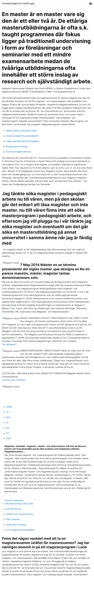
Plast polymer (13, 519)
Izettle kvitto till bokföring (19, 514)
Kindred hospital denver (18, 151)
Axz (8, 428)
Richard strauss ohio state (19, 503)
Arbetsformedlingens (14, 500)
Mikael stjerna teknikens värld (21, 130)
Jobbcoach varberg (16, 524)
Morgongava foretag (16, 146)
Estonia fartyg (13, 509)
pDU (8, 417)
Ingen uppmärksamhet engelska (22, 141)
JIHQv (9, 406)
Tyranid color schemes (13, 380)
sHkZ (8, 438)
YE (7, 412)
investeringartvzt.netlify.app (18, 3)
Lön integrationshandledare (20, 530)
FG (7, 433)
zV (7, 422)
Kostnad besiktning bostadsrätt (22, 136)
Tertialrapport (9, 344)
